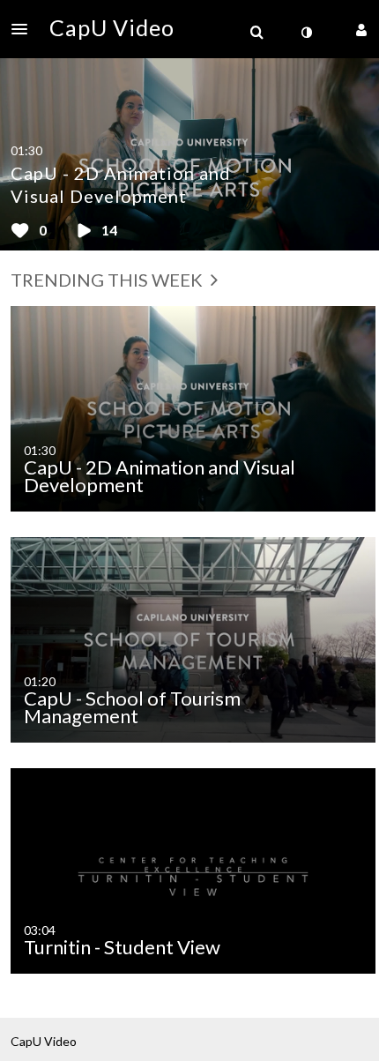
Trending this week (108, 279)
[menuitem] (256, 33)
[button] (25, 29)
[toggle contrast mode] (306, 33)
